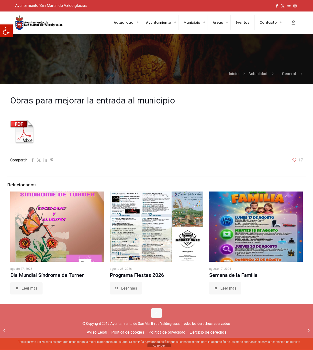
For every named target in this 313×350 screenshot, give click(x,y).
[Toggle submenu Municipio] (204, 22)
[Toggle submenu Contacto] (280, 22)
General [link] (289, 73)
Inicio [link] (234, 73)
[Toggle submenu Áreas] (226, 22)
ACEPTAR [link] (159, 345)
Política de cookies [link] (127, 332)
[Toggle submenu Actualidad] (137, 22)
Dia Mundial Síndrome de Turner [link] (47, 275)
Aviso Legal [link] (97, 332)
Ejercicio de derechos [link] (208, 332)
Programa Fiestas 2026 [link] (137, 275)
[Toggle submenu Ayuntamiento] (175, 22)
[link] (6, 30)
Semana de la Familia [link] (233, 275)
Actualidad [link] (257, 73)
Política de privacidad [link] (166, 332)
